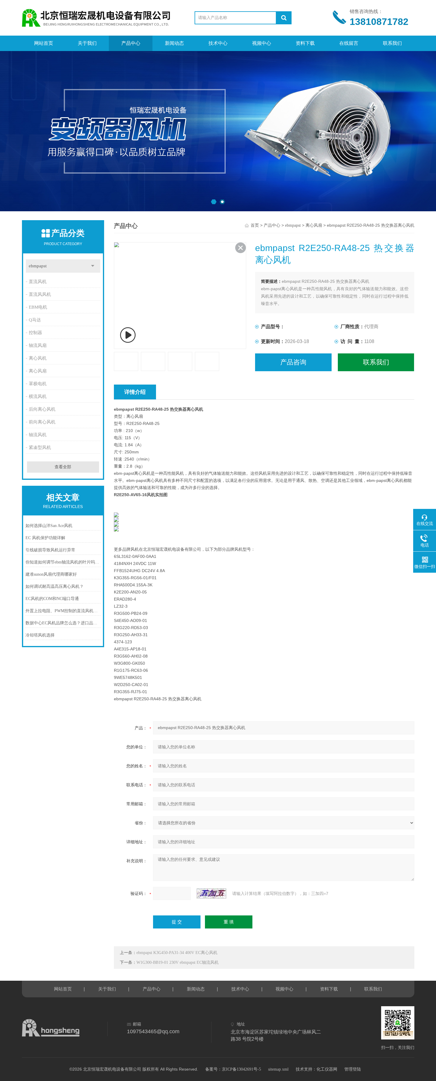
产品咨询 (293, 362)
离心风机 (38, 358)
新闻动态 (174, 43)
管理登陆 (352, 1069)
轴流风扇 (38, 345)
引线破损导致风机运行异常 (50, 550)
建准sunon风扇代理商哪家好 (51, 574)
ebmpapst (38, 265)
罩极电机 (38, 383)
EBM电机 (38, 307)
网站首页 (43, 43)
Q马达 (35, 320)
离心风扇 (38, 371)
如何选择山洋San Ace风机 (49, 525)
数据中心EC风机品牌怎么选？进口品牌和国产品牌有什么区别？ (63, 623)
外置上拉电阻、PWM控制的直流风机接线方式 (63, 611)
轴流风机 (38, 434)
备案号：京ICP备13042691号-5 (233, 1069)
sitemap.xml (278, 1069)
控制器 (35, 332)
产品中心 (130, 43)
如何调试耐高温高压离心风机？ (55, 586)
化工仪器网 (326, 1069)
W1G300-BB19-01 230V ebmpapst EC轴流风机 (177, 962)
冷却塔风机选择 (40, 635)
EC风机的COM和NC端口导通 (52, 598)
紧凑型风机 (40, 447)
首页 (255, 225)
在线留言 (348, 43)
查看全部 (63, 467)
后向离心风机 (42, 409)
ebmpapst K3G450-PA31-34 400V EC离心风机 (176, 952)
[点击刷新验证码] (211, 893)
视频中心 (261, 43)
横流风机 (38, 396)
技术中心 (218, 43)
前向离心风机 (42, 422)
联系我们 (392, 43)
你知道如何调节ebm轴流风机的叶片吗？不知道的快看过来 (63, 562)
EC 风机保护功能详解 (45, 538)
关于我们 (87, 43)
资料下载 (305, 43)
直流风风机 (40, 294)
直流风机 (38, 281)
